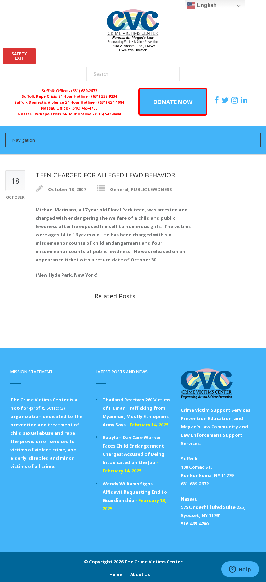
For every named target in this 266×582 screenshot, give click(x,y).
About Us (140, 574)
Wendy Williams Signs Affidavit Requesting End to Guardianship (135, 491)
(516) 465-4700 (84, 108)
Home (115, 574)
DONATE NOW (172, 102)
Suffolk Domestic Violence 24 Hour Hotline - (56, 102)
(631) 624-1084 (111, 102)
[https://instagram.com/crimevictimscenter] (235, 100)
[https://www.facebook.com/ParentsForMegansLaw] (217, 100)
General (119, 189)
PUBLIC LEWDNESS (151, 189)
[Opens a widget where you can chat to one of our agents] (240, 570)
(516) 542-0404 (108, 114)
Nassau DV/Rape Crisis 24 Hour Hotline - (56, 114)
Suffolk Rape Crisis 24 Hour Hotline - (56, 96)
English (206, 5)
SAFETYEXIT (19, 56)
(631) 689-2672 (84, 90)
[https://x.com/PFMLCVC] (226, 100)
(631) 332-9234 (104, 96)
